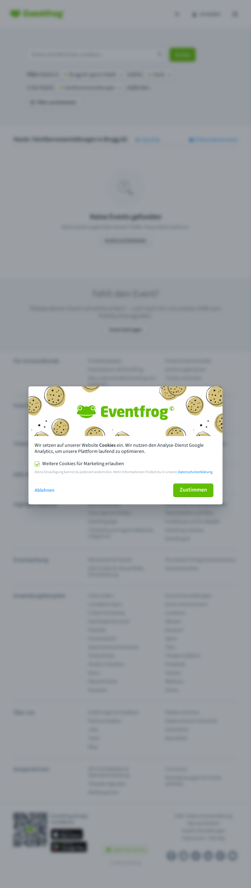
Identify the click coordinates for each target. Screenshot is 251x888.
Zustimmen (193, 490)
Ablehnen (44, 490)
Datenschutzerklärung (195, 472)
